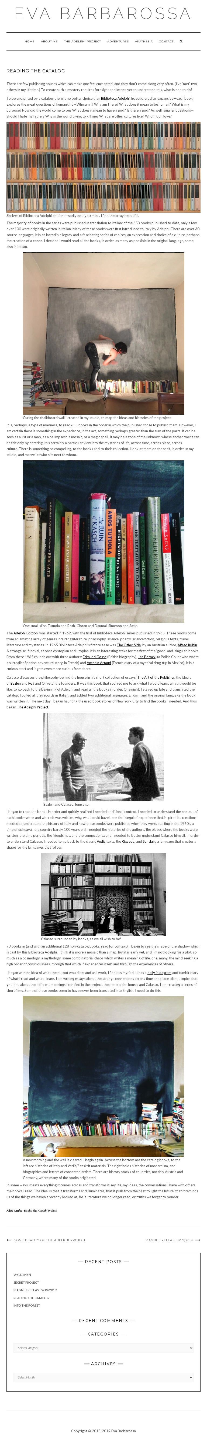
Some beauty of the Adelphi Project (50, 1240)
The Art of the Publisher (155, 677)
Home (30, 41)
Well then (22, 1275)
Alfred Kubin (187, 645)
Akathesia (144, 41)
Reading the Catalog (31, 1298)
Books (28, 1210)
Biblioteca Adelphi (115, 98)
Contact (166, 41)
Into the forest (26, 1305)
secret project (26, 1282)
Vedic (101, 841)
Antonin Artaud (99, 663)
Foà (31, 683)
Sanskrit (149, 841)
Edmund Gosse (94, 657)
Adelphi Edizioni (26, 633)
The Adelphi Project (82, 41)
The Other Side (129, 645)
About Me (49, 41)
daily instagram (159, 973)
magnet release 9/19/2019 (169, 1240)
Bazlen (16, 683)
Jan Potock (147, 657)
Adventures (118, 41)
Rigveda (128, 841)
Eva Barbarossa (103, 13)
